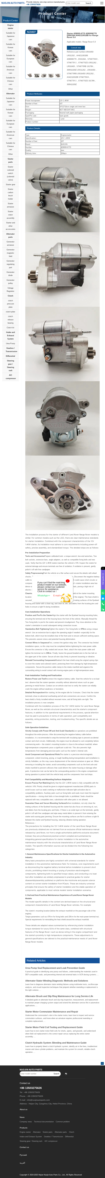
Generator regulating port (10, 264)
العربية (22, 1163)
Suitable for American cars (10, 69)
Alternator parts (10, 235)
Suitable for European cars (10, 58)
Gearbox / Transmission (11, 349)
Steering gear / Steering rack (10, 365)
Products (23, 1128)
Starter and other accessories (10, 226)
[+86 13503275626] (103, 603)
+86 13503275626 (33, 4)
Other (10, 89)
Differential (10, 356)
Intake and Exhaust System (10, 335)
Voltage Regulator (10, 289)
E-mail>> (57, 595)
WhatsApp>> (44, 595)
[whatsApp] (103, 592)
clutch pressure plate (10, 304)
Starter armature (10, 205)
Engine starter (11, 26)
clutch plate (10, 312)
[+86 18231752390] (103, 608)
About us (23, 1109)
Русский (23, 1155)
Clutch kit (10, 328)
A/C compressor (11, 376)
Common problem (63, 1122)
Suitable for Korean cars (10, 47)
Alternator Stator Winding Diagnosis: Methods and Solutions (56, 981)
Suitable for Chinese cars (10, 81)
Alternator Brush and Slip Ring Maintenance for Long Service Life (59, 996)
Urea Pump (10, 343)
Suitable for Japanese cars (10, 36)
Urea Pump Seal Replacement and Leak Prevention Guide (55, 968)
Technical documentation (44, 1122)
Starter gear (10, 184)
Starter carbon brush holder (10, 194)
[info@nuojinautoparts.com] (103, 597)
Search (88, 3)
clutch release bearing (10, 319)
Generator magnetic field (10, 253)
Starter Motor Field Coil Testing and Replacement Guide (54, 1027)
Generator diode (10, 273)
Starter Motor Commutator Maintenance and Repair (51, 1012)
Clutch (10, 296)
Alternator (10, 94)
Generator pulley (10, 281)
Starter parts (10, 160)
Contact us (24, 1147)
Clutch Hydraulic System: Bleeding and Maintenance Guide (56, 1043)
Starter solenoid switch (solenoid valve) (10, 173)
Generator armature (10, 243)
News (22, 1117)
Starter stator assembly (10, 214)
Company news (26, 1122)
